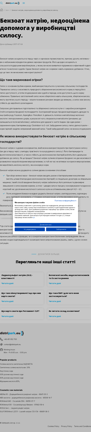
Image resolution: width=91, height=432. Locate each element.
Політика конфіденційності (65, 201)
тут (34, 217)
